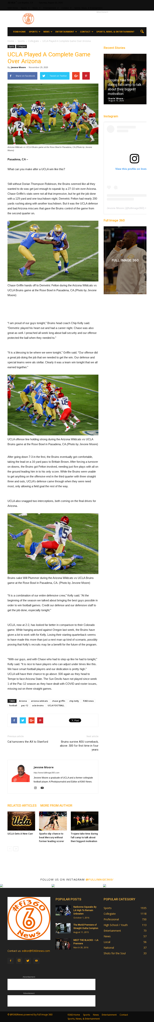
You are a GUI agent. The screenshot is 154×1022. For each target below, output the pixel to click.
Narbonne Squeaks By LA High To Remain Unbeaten (84, 910)
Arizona (23, 700)
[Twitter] (28, 961)
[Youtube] (43, 788)
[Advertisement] (102, 19)
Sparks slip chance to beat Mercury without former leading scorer (51, 837)
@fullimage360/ (100, 879)
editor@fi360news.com (36, 951)
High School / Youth (116, 925)
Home (11, 41)
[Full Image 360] (125, 260)
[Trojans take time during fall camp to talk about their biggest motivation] (84, 821)
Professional (111, 919)
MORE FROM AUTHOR (56, 805)
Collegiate (21, 46)
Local (107, 942)
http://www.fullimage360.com (46, 772)
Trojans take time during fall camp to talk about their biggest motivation (84, 837)
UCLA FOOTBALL (56, 705)
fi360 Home (13, 8)
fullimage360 (135, 208)
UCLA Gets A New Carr (20, 833)
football (13, 705)
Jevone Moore (18, 67)
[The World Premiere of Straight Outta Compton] (63, 928)
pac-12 (24, 705)
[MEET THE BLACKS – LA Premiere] (63, 944)
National (109, 947)
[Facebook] (11, 961)
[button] (141, 31)
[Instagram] (37, 788)
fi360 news (88, 700)
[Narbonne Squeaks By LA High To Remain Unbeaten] (63, 910)
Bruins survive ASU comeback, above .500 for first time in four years (79, 745)
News (35, 8)
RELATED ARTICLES (22, 805)
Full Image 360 (114, 220)
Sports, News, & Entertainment (88, 8)
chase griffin (58, 700)
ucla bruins (38, 705)
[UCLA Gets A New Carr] (21, 821)
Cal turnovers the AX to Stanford (28, 741)
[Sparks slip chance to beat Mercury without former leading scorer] (53, 821)
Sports (24, 8)
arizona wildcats (39, 700)
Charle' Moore (115, 98)
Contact (65, 8)
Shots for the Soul (115, 953)
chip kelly (74, 700)
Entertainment (49, 8)
